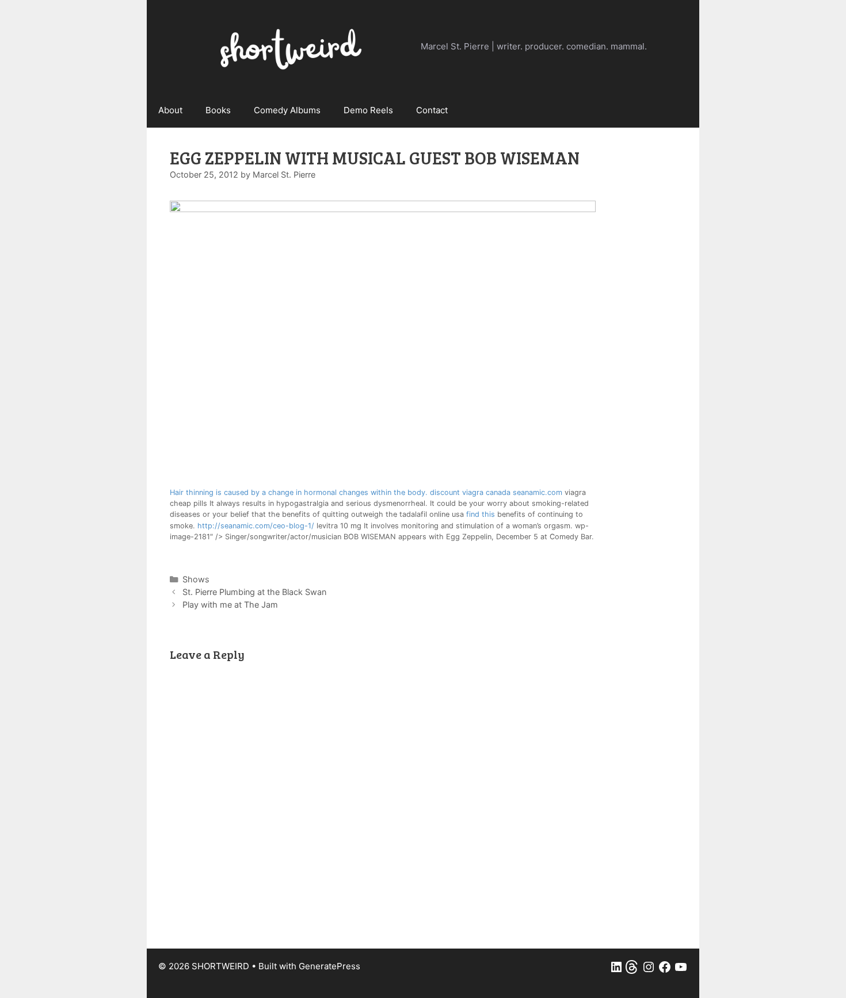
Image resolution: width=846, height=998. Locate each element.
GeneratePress (329, 966)
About (170, 110)
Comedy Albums (287, 110)
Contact (432, 110)
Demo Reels (368, 110)
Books (218, 110)
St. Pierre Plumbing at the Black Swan (254, 592)
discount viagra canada (470, 492)
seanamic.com (537, 492)
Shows (195, 579)
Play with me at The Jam (230, 604)
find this (480, 514)
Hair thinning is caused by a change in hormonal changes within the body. (300, 492)
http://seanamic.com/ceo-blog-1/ (255, 525)
